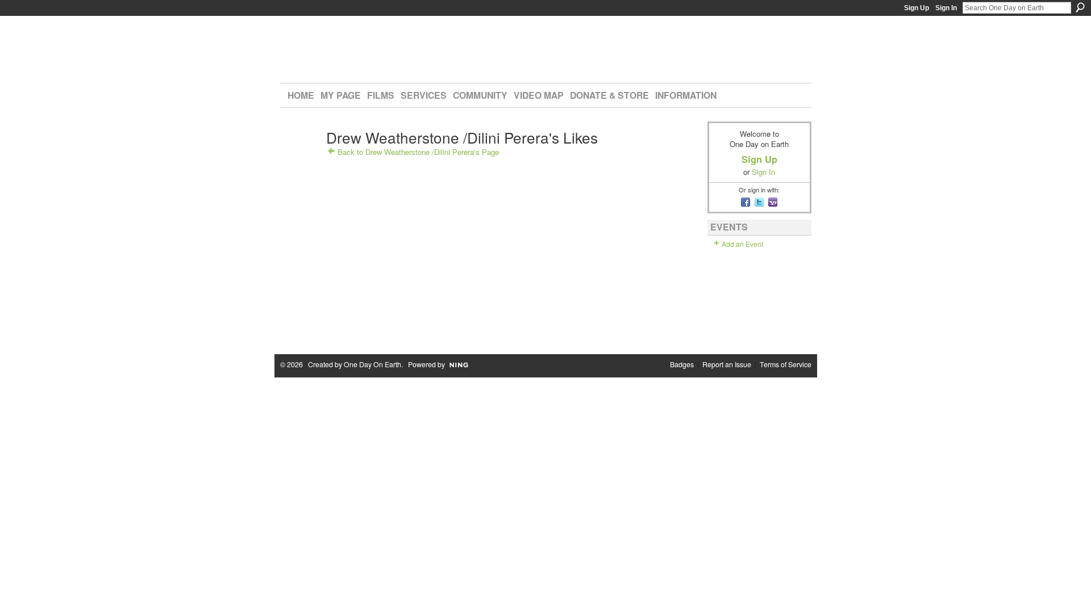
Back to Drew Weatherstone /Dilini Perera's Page (418, 151)
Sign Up (916, 8)
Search (1080, 7)
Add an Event (742, 244)
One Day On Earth (372, 364)
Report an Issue (726, 364)
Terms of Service (785, 364)
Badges (682, 364)
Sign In (946, 8)
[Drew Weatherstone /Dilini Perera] (301, 157)
